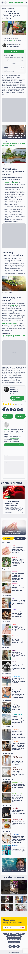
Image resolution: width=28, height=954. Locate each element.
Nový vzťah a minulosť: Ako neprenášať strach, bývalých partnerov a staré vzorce (19, 603)
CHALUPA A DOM (17, 782)
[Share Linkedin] (18, 409)
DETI (13, 703)
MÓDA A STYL (16, 636)
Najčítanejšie (8, 538)
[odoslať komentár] (22, 471)
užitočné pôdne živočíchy (9, 323)
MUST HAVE (15, 584)
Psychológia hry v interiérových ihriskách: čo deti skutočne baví (17, 707)
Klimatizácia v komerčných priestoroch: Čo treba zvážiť (18, 774)
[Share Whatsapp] (7, 409)
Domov (4, 8)
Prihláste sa (7, 429)
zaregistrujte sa (14, 438)
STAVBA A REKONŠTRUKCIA (17, 757)
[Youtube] (14, 946)
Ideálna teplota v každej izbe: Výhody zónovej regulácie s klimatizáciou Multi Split (17, 798)
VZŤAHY (14, 598)
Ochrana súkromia (14, 939)
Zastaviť (14, 63)
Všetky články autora (15, 398)
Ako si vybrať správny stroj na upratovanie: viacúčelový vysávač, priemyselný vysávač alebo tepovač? (18, 746)
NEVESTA (14, 572)
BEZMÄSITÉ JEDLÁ (17, 820)
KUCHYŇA (15, 808)
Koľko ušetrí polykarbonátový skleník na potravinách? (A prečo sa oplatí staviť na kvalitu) (18, 720)
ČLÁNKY (14, 650)
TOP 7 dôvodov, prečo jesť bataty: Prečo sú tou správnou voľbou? (13, 336)
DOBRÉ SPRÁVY (16, 676)
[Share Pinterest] (14, 409)
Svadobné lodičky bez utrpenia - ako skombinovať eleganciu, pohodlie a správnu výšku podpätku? (18, 577)
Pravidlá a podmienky (14, 936)
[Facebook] (18, 946)
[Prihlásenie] (2, 2)
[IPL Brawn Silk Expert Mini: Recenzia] (21, 907)
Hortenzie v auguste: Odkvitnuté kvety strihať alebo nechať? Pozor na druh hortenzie (18, 562)
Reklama (21, 933)
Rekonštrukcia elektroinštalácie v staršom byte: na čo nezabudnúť (17, 762)
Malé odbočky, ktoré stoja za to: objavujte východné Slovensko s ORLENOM (18, 681)
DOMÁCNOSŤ (15, 729)
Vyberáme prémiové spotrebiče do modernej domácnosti (18, 811)
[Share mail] (21, 409)
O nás (6, 933)
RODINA (14, 610)
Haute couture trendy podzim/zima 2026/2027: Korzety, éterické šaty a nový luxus (18, 641)
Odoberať (21, 927)
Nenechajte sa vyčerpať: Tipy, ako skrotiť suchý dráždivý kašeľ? (18, 655)
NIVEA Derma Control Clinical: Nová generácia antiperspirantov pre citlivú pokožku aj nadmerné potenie (18, 693)
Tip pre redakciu (14, 942)
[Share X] (11, 409)
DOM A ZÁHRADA (10, 8)
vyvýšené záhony (14, 305)
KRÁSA (14, 546)
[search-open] (5, 2)
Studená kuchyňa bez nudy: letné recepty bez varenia (18, 823)
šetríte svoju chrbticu (11, 182)
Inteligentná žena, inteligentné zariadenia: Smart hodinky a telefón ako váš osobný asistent (18, 667)
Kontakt (13, 933)
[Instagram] (10, 946)
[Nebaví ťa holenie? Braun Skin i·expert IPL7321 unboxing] (7, 907)
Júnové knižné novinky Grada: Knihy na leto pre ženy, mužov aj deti (18, 849)
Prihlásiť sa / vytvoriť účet (14, 445)
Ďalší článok (20, 416)
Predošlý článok (6, 416)
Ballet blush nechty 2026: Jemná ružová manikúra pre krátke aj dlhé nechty (19, 550)
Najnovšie (19, 538)
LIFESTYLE (15, 557)
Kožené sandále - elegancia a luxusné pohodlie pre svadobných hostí (18, 588)
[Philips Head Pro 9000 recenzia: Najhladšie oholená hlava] (21, 899)
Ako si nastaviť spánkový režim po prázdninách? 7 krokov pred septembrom (18, 614)
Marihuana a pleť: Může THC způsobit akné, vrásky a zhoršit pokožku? (18, 629)
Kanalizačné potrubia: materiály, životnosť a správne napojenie (18, 785)
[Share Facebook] (3, 409)
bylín (22, 191)
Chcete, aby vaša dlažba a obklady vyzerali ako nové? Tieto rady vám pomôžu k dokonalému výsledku (18, 735)
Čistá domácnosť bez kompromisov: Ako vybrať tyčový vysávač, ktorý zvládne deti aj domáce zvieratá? (18, 839)
